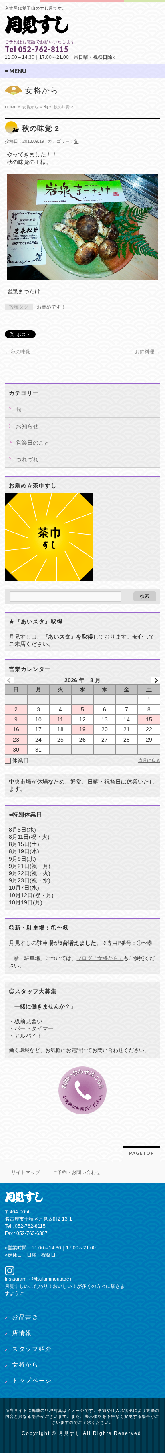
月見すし (69, 1433)
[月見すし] (36, 25)
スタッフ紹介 (32, 1348)
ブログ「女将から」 (99, 958)
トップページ (32, 1380)
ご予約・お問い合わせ (76, 1172)
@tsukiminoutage (50, 1279)
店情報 (22, 1332)
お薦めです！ (51, 307)
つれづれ (27, 459)
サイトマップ (25, 1172)
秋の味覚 (17, 352)
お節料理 (147, 352)
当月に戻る (149, 760)
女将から (25, 1364)
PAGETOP (141, 1153)
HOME (11, 107)
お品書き (25, 1316)
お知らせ (27, 426)
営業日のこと (33, 442)
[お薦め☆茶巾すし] (49, 577)
